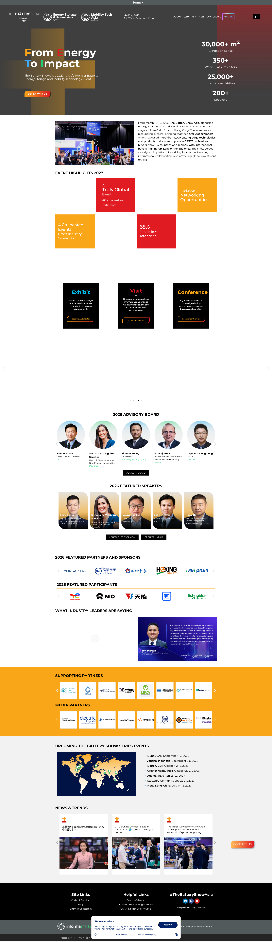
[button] (94, 143)
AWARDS (228, 16)
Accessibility (66, 937)
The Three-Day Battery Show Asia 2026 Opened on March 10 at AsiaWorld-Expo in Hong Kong (186, 829)
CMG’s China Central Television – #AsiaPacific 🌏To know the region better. (134, 829)
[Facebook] (191, 901)
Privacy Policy (84, 937)
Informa (136, 2)
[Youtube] (197, 901)
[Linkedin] (185, 901)
